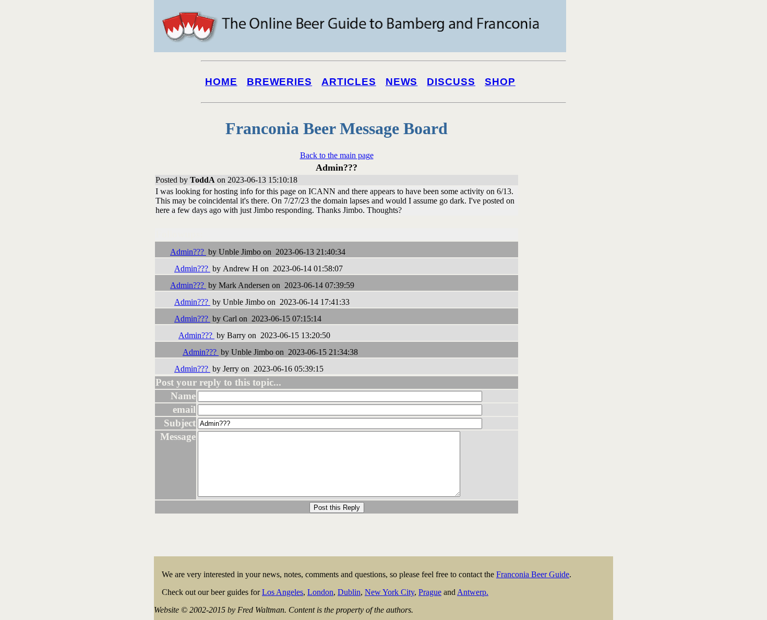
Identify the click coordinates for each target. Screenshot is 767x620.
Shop (500, 81)
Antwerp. (472, 592)
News (402, 81)
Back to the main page (337, 155)
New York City (389, 592)
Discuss (451, 81)
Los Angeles (282, 592)
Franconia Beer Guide (532, 574)
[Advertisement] (571, 397)
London (320, 592)
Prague (429, 592)
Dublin (349, 592)
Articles (348, 81)
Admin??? (188, 251)
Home (221, 81)
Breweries (279, 81)
